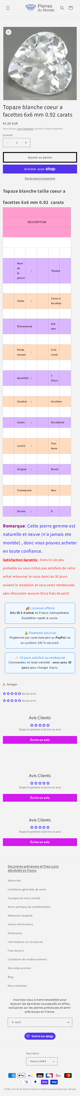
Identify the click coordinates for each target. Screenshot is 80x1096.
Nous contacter (17, 985)
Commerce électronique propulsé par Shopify (53, 1089)
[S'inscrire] (67, 1022)
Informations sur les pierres (25, 942)
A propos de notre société (24, 898)
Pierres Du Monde (21, 1089)
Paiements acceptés (20, 915)
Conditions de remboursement (27, 959)
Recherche (14, 880)
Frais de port (16, 950)
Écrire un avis (40, 740)
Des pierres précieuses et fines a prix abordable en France (33, 868)
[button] (7, 8)
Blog (10, 977)
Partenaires (15, 933)
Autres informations (20, 924)
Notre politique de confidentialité (29, 907)
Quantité (8, 135)
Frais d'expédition (25, 128)
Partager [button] (12, 684)
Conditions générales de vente (27, 889)
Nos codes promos (19, 968)
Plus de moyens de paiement (40, 178)
